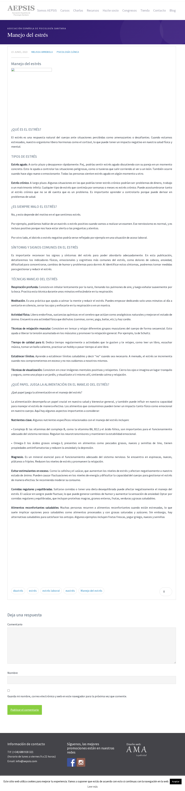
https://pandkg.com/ (76, 558)
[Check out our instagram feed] (81, 762)
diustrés (18, 590)
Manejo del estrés (26, 63)
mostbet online (38, 544)
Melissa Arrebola (42, 52)
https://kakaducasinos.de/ (60, 572)
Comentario (14, 624)
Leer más (92, 786)
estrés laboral (51, 590)
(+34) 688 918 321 (22, 752)
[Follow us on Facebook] (71, 762)
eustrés (70, 590)
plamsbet (41, 535)
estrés (33, 590)
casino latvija (32, 526)
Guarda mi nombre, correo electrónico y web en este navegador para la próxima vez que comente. (67, 696)
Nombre (12, 673)
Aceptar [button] (175, 781)
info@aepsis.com (26, 761)
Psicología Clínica (68, 52)
